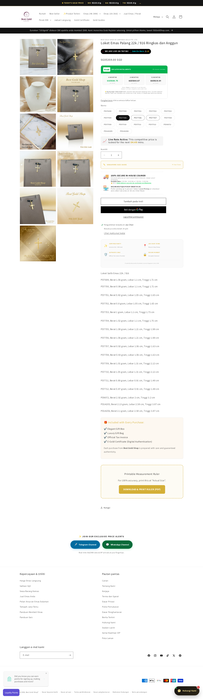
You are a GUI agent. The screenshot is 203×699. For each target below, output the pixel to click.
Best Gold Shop (32, 692)
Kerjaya (105, 591)
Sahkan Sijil (25, 586)
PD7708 (169, 118)
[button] (92, 14)
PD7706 (138, 117)
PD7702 (154, 112)
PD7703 (169, 112)
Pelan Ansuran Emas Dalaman (34, 601)
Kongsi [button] (107, 507)
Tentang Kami (108, 586)
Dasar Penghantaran (112, 612)
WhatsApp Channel (117, 544)
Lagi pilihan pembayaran (133, 217)
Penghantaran (107, 100)
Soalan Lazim (108, 627)
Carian (105, 580)
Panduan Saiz (26, 617)
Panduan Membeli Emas (31, 612)
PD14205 (110, 132)
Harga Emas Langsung (30, 580)
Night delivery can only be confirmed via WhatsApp (134, 183)
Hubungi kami (108, 622)
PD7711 (139, 125)
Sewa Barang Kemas (29, 591)
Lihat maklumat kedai (114, 233)
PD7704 (109, 118)
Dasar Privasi (108, 601)
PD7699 (109, 112)
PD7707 (153, 117)
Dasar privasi (66, 692)
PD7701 (139, 112)
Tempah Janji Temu (29, 606)
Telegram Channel (85, 544)
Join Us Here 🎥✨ (140, 51)
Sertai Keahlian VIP (111, 633)
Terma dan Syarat (110, 596)
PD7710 (124, 125)
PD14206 (126, 132)
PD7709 (109, 125)
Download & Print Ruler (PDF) (142, 489)
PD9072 (169, 125)
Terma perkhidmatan (82, 692)
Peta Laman (108, 638)
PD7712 (154, 125)
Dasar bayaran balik (50, 692)
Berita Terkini (108, 617)
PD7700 (124, 112)
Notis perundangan (139, 692)
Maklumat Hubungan (121, 692)
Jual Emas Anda (27, 596)
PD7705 (123, 117)
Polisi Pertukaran (110, 606)
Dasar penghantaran (101, 692)
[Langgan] (70, 655)
